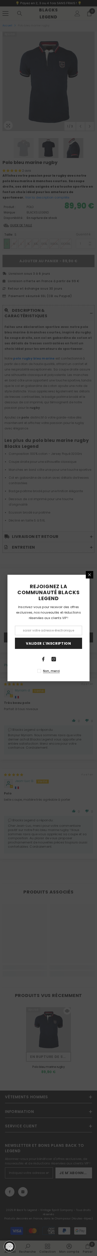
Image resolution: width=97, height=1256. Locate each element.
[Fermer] (89, 574)
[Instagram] (53, 659)
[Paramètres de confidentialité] (9, 1246)
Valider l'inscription (48, 643)
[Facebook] (43, 659)
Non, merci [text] (51, 671)
